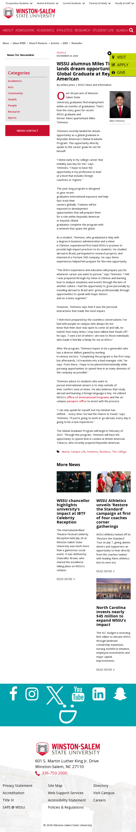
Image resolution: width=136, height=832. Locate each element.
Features (92, 451)
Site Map (55, 785)
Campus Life (78, 451)
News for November (20, 55)
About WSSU (19, 43)
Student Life (103, 30)
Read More (66, 579)
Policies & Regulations (66, 807)
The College (119, 451)
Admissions (25, 30)
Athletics (64, 30)
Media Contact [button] (27, 130)
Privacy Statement (17, 785)
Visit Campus (104, 792)
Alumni (65, 451)
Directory (100, 785)
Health (12, 99)
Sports (12, 117)
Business (105, 451)
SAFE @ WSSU (14, 807)
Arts (10, 87)
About (8, 30)
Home (6, 43)
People (61, 52)
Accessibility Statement (67, 800)
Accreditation (13, 792)
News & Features (38, 43)
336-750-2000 (54, 773)
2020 (65, 43)
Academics (45, 30)
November (76, 43)
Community (15, 93)
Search (122, 30)
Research (82, 30)
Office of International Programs (88, 397)
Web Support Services (66, 792)
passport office (77, 401)
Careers (99, 800)
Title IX (8, 800)
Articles (55, 43)
